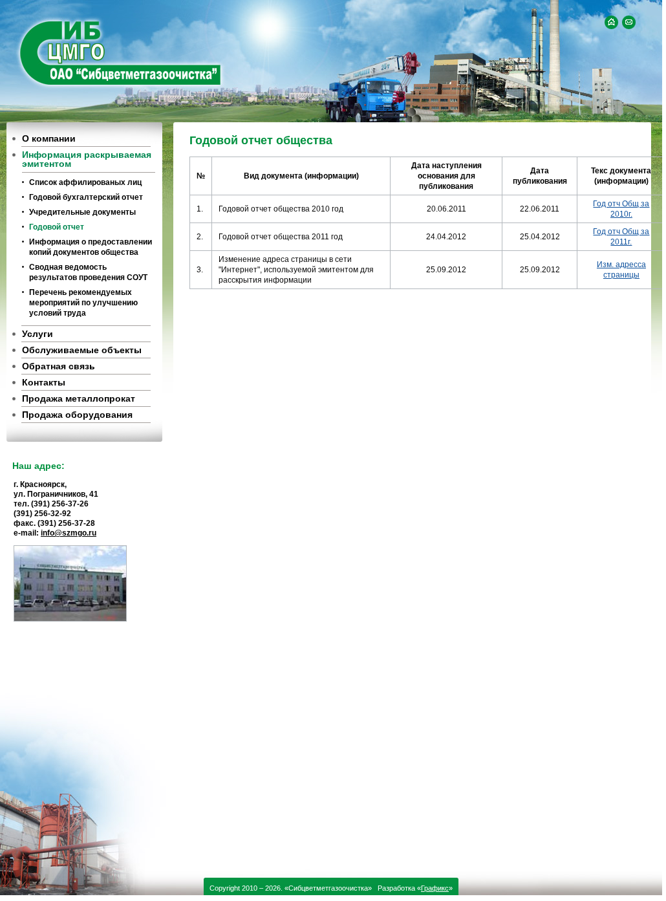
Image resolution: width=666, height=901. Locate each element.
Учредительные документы (82, 212)
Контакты (43, 382)
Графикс (435, 888)
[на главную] (611, 22)
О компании (49, 138)
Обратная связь (58, 366)
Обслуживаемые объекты (82, 350)
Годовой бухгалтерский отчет (86, 197)
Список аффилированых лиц (85, 182)
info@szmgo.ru (68, 532)
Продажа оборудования (77, 414)
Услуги (37, 334)
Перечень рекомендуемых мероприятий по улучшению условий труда (83, 303)
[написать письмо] (629, 22)
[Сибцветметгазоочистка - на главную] (119, 52)
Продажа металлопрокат (78, 398)
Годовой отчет (56, 227)
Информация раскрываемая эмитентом (86, 159)
